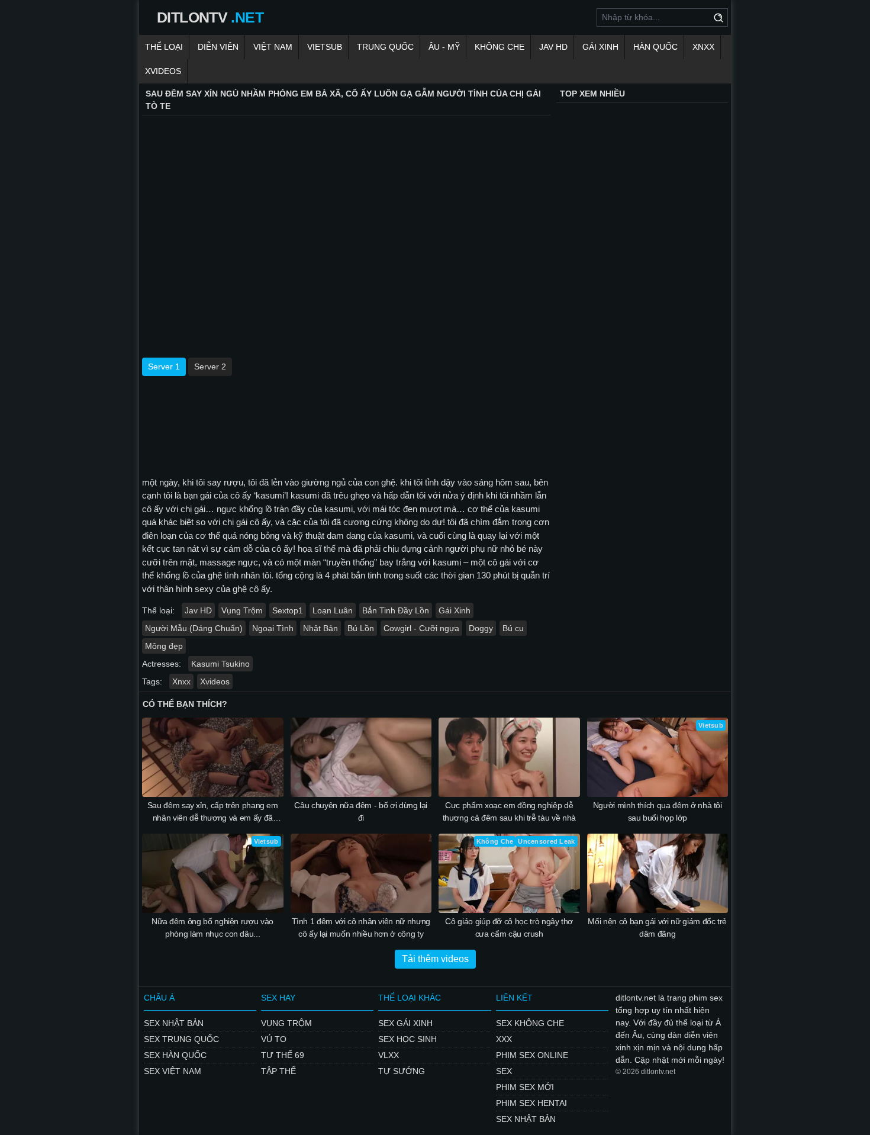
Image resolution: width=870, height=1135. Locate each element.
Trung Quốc (385, 47)
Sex (504, 1071)
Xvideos (163, 71)
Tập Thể (278, 1071)
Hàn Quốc (655, 47)
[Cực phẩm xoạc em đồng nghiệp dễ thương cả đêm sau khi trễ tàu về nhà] (509, 757)
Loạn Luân (332, 610)
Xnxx (703, 47)
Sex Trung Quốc (181, 1039)
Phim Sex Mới (525, 1087)
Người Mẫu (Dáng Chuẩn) (194, 628)
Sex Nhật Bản (174, 1023)
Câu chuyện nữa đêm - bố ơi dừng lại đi (360, 811)
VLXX (388, 1055)
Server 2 (210, 366)
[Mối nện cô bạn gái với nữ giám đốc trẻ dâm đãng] (658, 873)
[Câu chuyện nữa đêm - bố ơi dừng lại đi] (361, 757)
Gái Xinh (600, 47)
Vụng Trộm (242, 610)
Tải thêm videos (435, 959)
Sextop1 (287, 610)
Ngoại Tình (273, 628)
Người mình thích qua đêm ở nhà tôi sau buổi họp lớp (657, 811)
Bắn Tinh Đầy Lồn (395, 610)
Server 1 (164, 366)
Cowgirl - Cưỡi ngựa (421, 628)
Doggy (481, 628)
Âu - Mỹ (444, 47)
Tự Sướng (401, 1071)
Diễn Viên (218, 47)
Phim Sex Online (532, 1055)
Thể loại (164, 47)
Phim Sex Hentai (531, 1103)
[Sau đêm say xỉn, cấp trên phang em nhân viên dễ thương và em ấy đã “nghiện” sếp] (212, 757)
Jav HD (198, 610)
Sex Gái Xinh (405, 1023)
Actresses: (161, 663)
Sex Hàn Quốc (175, 1055)
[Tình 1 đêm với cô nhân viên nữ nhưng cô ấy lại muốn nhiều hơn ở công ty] (361, 873)
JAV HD (553, 47)
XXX (504, 1039)
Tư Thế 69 (282, 1055)
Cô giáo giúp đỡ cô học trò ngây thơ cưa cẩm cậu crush (509, 927)
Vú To (273, 1039)
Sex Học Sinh (407, 1039)
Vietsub (324, 47)
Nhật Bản (320, 628)
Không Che (499, 47)
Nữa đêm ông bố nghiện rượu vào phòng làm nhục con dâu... (212, 927)
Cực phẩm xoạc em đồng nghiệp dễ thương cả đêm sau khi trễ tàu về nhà (509, 811)
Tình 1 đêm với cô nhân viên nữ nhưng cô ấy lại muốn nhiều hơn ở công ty (361, 927)
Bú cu (513, 628)
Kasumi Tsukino (220, 663)
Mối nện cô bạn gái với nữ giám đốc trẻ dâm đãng (657, 927)
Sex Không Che (530, 1023)
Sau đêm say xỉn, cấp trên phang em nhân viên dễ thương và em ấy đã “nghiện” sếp (212, 812)
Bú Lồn (360, 628)
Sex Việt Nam (172, 1071)
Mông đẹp (164, 646)
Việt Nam (272, 47)
